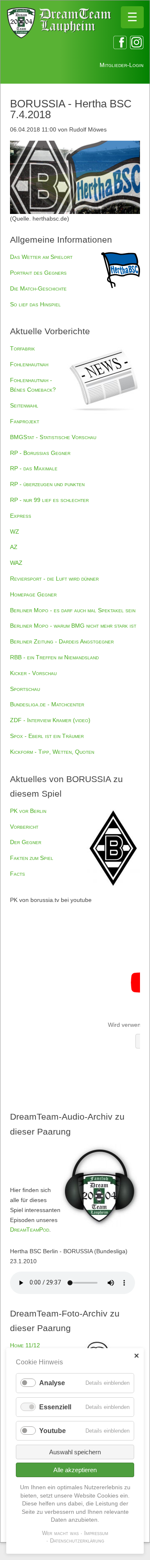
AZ (14, 547)
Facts (17, 873)
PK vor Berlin (28, 810)
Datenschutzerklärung (77, 1541)
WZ (14, 531)
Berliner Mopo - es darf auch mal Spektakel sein (72, 610)
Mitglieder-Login (121, 65)
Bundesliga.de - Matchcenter (47, 704)
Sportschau (25, 689)
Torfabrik (22, 348)
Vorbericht (24, 826)
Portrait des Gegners (38, 272)
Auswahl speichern (75, 1452)
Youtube (52, 1430)
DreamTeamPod (29, 1229)
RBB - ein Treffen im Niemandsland (54, 657)
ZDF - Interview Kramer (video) (50, 720)
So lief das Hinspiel (35, 304)
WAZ (16, 562)
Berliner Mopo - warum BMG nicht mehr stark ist (73, 625)
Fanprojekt (24, 421)
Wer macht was (60, 1533)
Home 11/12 (25, 1345)
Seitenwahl (24, 405)
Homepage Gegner (33, 594)
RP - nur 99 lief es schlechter (49, 500)
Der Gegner (25, 842)
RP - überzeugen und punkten (47, 484)
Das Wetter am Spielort (41, 256)
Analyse (52, 1382)
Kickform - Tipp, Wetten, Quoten (52, 751)
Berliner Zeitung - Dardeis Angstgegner (62, 641)
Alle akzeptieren (75, 1469)
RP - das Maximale (34, 468)
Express (20, 515)
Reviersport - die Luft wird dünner (54, 578)
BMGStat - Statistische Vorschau (53, 437)
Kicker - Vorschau (33, 673)
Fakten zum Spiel (31, 858)
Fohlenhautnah (29, 364)
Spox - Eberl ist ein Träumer (47, 736)
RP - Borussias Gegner (40, 453)
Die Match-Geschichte (38, 288)
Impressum (96, 1533)
